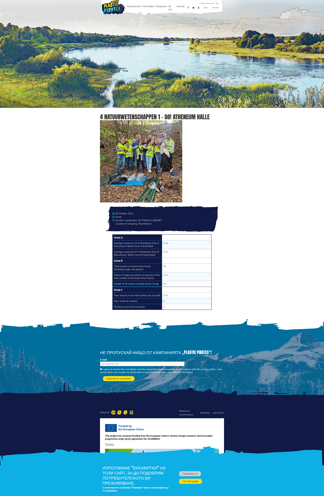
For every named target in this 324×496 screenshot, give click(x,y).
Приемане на (190, 473)
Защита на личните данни (186, 413)
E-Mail (103, 359)
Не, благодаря (190, 481)
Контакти (215, 7)
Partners (109, 444)
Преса (206, 7)
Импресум (205, 412)
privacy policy (208, 369)
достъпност (218, 412)
